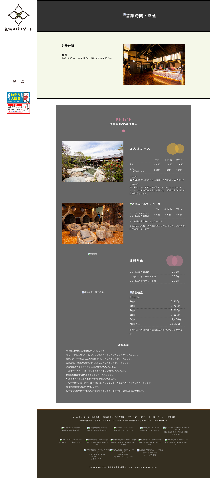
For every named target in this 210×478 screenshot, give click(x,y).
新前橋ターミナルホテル (149, 430)
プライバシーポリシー (138, 417)
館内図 (106, 417)
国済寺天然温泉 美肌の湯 (97, 430)
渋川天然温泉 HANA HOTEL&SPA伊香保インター (97, 456)
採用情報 (171, 417)
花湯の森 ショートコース (123, 430)
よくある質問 (118, 417)
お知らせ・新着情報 (90, 417)
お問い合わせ (157, 417)
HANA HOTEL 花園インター (70, 442)
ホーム (75, 417)
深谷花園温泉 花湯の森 (70, 430)
